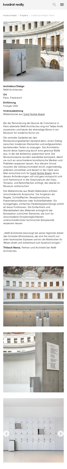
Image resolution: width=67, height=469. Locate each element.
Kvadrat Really (10, 15)
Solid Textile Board (34, 114)
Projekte (24, 15)
